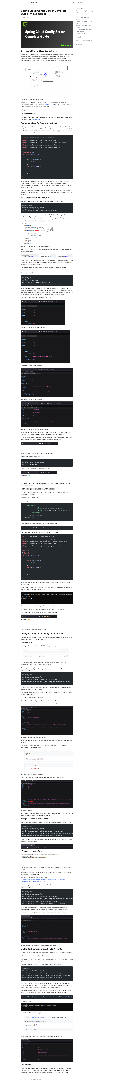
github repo (36, 119)
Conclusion (79, 44)
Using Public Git (81, 33)
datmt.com (34, 2)
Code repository (80, 15)
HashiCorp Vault (49, 104)
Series (75, 2)
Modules (80, 2)
